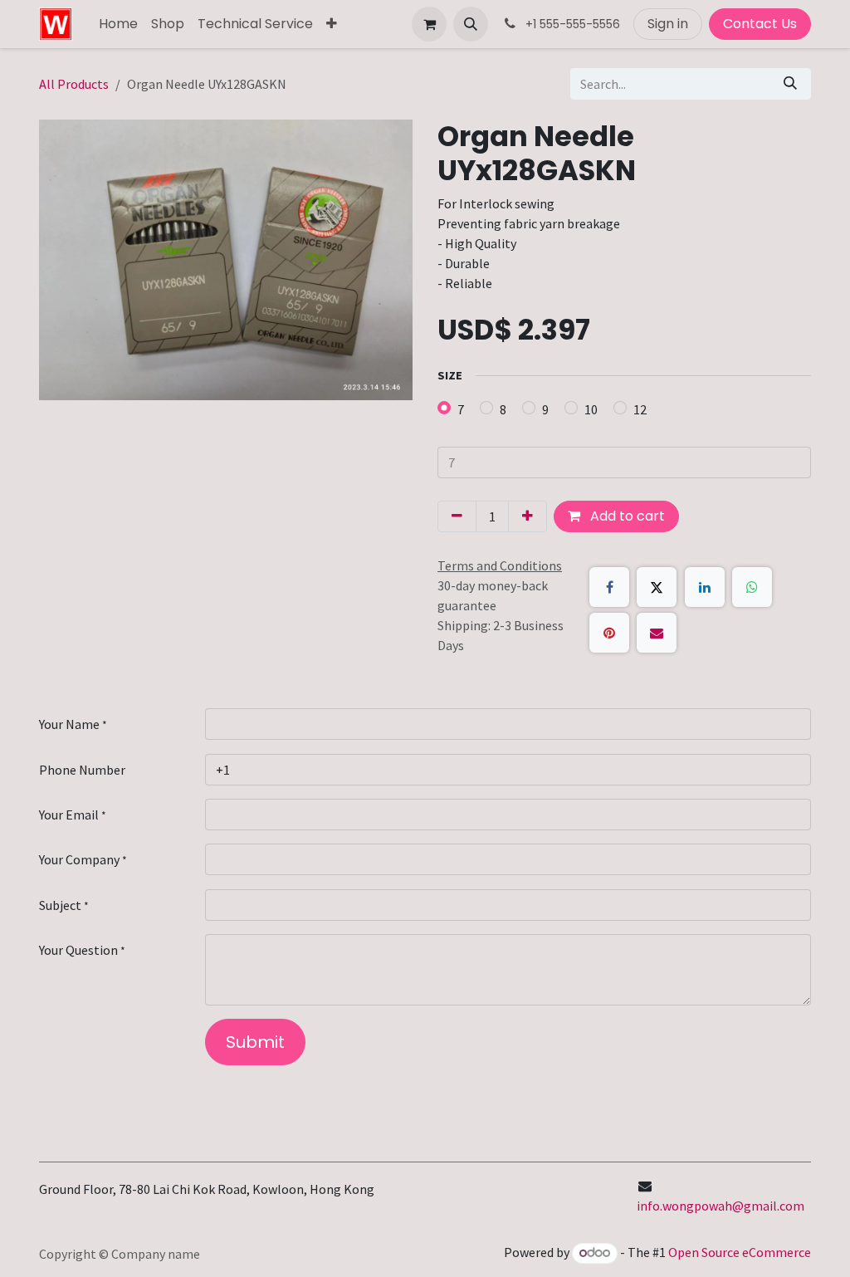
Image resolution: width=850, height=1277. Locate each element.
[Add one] (527, 516)
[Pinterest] (609, 633)
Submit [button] (255, 1042)
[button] (470, 24)
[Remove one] (456, 516)
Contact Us (760, 23)
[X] (657, 587)
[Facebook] (609, 587)
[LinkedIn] (705, 587)
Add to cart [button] (626, 516)
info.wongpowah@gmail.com (720, 1205)
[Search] (790, 84)
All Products (74, 84)
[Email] (657, 633)
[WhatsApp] (752, 587)
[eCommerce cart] (429, 24)
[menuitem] (118, 24)
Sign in (667, 23)
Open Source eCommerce (739, 1252)
